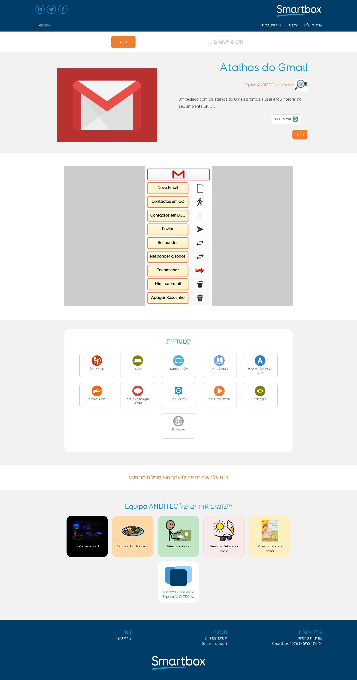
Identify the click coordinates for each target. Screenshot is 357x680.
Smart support (214, 644)
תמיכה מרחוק (216, 638)
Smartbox (280, 644)
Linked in (40, 9)
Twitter (51, 9)
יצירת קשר (124, 638)
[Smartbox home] (299, 8)
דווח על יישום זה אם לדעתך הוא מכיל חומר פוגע (179, 477)
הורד (300, 134)
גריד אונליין (313, 25)
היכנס (293, 25)
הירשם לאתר (270, 25)
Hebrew (43, 25)
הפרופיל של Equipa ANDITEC (269, 84)
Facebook (63, 9)
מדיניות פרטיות (310, 638)
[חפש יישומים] (191, 42)
